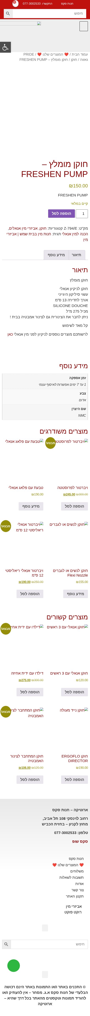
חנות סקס (76, 859)
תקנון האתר (75, 896)
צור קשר (78, 890)
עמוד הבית (80, 54)
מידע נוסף (31, 506)
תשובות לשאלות (71, 878)
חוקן (74, 60)
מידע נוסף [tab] (56, 255)
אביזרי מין (74, 906)
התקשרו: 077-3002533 (37, 3)
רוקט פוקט (73, 912)
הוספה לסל (61, 213)
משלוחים (77, 871)
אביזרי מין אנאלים (23, 228)
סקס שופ (80, 841)
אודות (79, 884)
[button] (84, 26)
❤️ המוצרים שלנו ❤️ (53, 54)
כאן (10, 334)
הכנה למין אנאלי (75, 234)
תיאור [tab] (76, 255)
